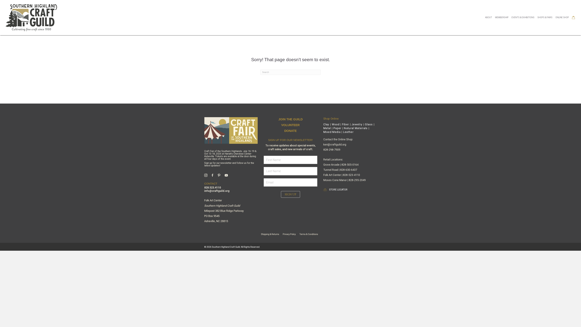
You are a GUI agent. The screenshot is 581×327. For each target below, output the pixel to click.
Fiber (345, 124)
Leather (348, 132)
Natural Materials (356, 128)
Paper (337, 128)
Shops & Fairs (544, 17)
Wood (336, 124)
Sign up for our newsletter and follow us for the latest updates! (229, 164)
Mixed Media (332, 132)
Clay (326, 124)
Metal (327, 128)
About (488, 17)
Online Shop (562, 17)
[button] (290, 194)
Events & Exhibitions (523, 17)
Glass (369, 124)
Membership (502, 17)
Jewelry (356, 124)
